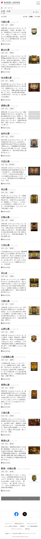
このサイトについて (31, 523)
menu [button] (38, 3)
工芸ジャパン (1, 7)
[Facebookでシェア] (16, 514)
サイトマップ (8, 523)
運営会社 (27, 529)
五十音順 (37, 16)
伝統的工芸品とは (19, 523)
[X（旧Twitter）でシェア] (25, 514)
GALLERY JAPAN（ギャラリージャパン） (23, 533)
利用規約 (22, 526)
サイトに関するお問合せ (11, 526)
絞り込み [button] (36, 12)
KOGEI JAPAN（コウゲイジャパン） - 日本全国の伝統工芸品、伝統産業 (10, 5)
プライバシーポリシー (17, 529)
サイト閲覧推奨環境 (32, 526)
